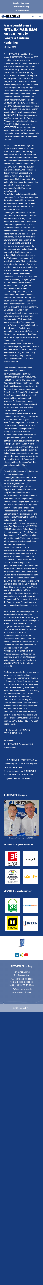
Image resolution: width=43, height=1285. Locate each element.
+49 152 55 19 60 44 (24, 985)
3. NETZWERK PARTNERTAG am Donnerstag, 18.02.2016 (19, 696)
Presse (10, 740)
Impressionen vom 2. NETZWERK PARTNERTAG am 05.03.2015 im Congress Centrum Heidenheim (20, 775)
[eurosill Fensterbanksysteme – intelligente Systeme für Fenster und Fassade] (30, 859)
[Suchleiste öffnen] (33, 16)
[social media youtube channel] (26, 954)
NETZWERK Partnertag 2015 (20, 744)
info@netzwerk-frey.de (21, 989)
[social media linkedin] (16, 954)
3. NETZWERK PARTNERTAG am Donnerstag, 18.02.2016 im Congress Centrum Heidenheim (20, 764)
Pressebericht (10, 748)
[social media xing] (21, 954)
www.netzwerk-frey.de (21, 992)
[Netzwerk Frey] (10, 16)
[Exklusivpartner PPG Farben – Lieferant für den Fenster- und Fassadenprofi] (12, 876)
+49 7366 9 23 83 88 (23, 979)
